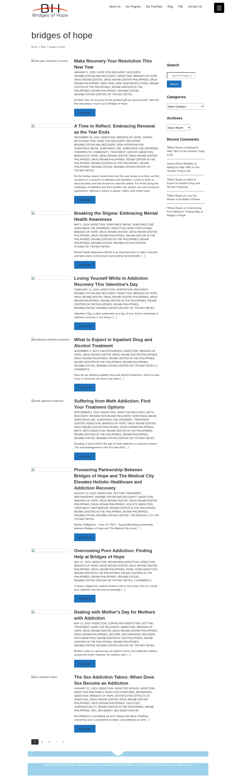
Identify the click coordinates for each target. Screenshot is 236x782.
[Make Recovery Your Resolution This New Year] (49, 60)
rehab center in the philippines (123, 300)
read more (85, 112)
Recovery (134, 72)
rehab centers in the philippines (114, 163)
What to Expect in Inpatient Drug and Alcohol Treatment (183, 183)
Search (174, 84)
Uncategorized (111, 350)
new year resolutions (132, 83)
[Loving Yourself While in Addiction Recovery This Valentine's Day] (50, 290)
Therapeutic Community (91, 152)
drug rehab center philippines (126, 79)
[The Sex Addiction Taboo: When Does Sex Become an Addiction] (44, 676)
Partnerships (84, 496)
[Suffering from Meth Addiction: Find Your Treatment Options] (47, 400)
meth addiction (94, 430)
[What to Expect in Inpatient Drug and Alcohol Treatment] (50, 339)
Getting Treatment (127, 493)
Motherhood (131, 634)
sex (93, 710)
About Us (115, 6)
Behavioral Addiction (123, 561)
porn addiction (146, 569)
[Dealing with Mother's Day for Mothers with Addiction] (50, 623)
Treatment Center (123, 152)
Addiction (108, 137)
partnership (99, 507)
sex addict (105, 710)
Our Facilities (154, 6)
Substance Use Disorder (140, 148)
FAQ (180, 6)
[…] (143, 255)
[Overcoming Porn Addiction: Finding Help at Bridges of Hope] (50, 562)
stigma (79, 246)
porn (129, 569)
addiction (125, 75)
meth (77, 430)
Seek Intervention (130, 144)
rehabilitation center (90, 94)
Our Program (133, 6)
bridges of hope (145, 75)
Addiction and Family (89, 692)
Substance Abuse (86, 148)
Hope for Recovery (111, 72)
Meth (150, 412)
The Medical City (142, 515)
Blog (170, 6)
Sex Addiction (124, 710)
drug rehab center (88, 79)
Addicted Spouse (127, 688)
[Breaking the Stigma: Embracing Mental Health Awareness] (50, 225)
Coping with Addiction (124, 623)
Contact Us (195, 6)
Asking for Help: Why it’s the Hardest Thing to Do (185, 151)
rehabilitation (128, 90)
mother (114, 634)
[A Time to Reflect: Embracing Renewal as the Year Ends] (50, 137)
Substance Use (110, 148)
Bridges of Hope (129, 137)
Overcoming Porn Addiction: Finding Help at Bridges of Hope (185, 211)
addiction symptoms (120, 692)
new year (107, 83)
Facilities (133, 703)
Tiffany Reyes (122, 94)
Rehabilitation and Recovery (95, 75)
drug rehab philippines (108, 159)
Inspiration (124, 289)
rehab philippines (103, 90)
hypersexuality (85, 706)
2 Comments (142, 580)
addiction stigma (139, 228)
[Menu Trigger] (219, 8)
